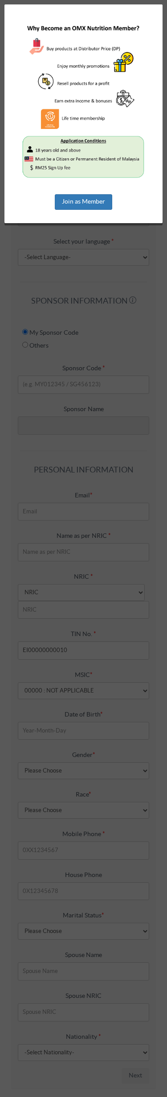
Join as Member (83, 202)
